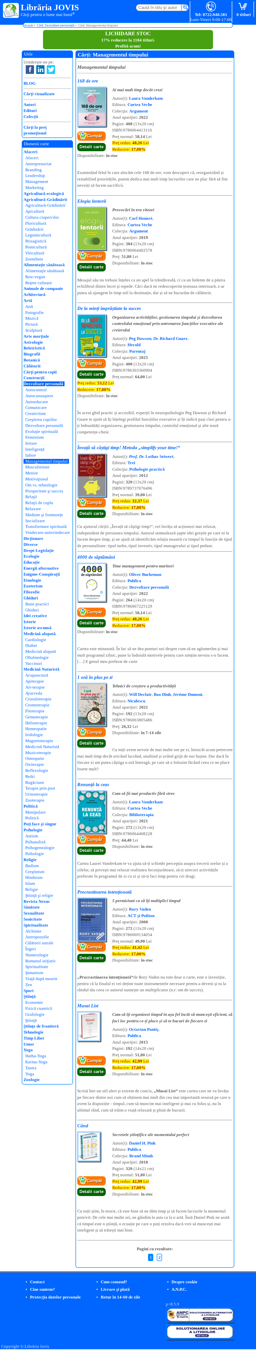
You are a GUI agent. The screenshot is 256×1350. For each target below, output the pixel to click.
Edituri (30, 110)
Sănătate (32, 907)
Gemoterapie (36, 717)
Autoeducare (36, 401)
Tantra (30, 1068)
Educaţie (32, 562)
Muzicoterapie (38, 752)
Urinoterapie (36, 794)
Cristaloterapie (38, 699)
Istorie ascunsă (38, 627)
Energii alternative (41, 568)
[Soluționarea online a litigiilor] (200, 1338)
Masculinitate (37, 467)
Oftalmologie (37, 657)
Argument (138, 111)
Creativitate (35, 413)
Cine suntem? (42, 1289)
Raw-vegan (35, 276)
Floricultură (35, 223)
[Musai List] (88, 1040)
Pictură (31, 324)
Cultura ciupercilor (42, 217)
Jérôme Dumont (187, 694)
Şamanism (34, 972)
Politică (31, 806)
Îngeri (30, 949)
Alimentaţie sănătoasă (44, 264)
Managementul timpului (46, 461)
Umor (29, 1044)
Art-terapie (35, 687)
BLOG (30, 83)
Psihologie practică (147, 469)
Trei (131, 462)
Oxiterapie (34, 764)
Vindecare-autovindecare (47, 532)
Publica (134, 580)
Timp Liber (34, 1038)
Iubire (30, 455)
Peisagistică (35, 241)
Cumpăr (94, 135)
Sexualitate (34, 913)
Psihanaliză (35, 842)
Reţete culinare (38, 282)
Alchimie (33, 931)
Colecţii (31, 116)
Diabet (31, 645)
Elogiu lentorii (91, 201)
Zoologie (32, 1079)
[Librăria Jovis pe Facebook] (30, 69)
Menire (31, 473)
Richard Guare (170, 338)
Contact (37, 1282)
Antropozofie (37, 937)
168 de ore (87, 80)
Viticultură (34, 253)
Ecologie (32, 556)
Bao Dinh (162, 694)
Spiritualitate (36, 925)
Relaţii (31, 496)
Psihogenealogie (39, 847)
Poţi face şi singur (40, 824)
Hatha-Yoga (35, 1056)
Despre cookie (185, 1282)
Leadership (35, 175)
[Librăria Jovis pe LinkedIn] (40, 69)
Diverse (31, 544)
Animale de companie (43, 288)
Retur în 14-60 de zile (120, 1297)
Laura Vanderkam (146, 98)
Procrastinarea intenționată (104, 892)
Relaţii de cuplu (39, 502)
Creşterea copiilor (41, 419)
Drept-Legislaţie (39, 550)
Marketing (34, 187)
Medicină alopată (40, 633)
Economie (34, 1002)
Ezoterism (33, 586)
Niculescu (136, 701)
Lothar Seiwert (151, 456)
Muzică (31, 318)
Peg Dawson (140, 338)
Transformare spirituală (46, 526)
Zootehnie (34, 259)
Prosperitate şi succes (44, 491)
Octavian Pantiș (143, 1029)
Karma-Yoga (36, 1062)
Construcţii (34, 377)
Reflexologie (36, 770)
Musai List (87, 1005)
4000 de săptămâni (96, 557)
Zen (28, 984)
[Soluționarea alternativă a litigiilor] (200, 1321)
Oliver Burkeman (145, 574)
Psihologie (33, 830)
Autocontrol (36, 389)
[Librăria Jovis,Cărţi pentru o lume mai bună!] (11, 10)
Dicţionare (33, 538)
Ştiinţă (30, 996)
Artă (28, 300)
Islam (30, 883)
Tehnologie (34, 1032)
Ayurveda (33, 693)
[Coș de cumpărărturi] (243, 6)
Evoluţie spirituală (41, 431)
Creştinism (34, 871)
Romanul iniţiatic (40, 961)
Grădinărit (34, 229)
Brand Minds (141, 1156)
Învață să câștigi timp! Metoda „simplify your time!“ (128, 447)
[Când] (88, 1160)
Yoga (28, 1050)
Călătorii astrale (39, 943)
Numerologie (36, 955)
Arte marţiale (36, 336)
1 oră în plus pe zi (94, 677)
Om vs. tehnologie (41, 485)
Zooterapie (34, 800)
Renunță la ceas (93, 784)
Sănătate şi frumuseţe (44, 514)
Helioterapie (36, 723)
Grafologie (34, 1014)
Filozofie (32, 592)
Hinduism (33, 877)
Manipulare (35, 812)
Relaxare (33, 508)
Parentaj (137, 351)
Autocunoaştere (39, 395)
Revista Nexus (37, 901)
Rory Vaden (140, 909)
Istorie (30, 621)
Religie (30, 859)
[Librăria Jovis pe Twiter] (51, 69)
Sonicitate (33, 919)
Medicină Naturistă (42, 669)
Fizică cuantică (38, 1008)
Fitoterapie (34, 711)
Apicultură (34, 211)
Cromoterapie (37, 705)
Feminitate (34, 437)
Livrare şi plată (115, 1289)
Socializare (35, 520)
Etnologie (32, 580)
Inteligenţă (34, 449)
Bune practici (37, 604)
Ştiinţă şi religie (39, 895)
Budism (32, 865)
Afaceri (31, 151)
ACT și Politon (141, 915)
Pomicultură (36, 247)
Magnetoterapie (39, 740)
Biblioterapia (141, 814)
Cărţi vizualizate (39, 93)
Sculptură (33, 330)
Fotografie (34, 312)
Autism (31, 836)
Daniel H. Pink (142, 1143)
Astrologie (33, 342)
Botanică (32, 360)
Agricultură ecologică (44, 193)
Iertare (31, 443)
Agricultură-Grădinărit (45, 199)
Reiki (30, 776)
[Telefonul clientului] (211, 6)
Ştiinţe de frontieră (41, 1026)
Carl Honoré (140, 218)
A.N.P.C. (179, 1289)
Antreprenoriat (38, 163)
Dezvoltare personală (149, 587)
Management (36, 181)
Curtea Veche (140, 104)
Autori (30, 104)
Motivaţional (36, 479)
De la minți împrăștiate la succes (109, 308)
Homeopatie (36, 728)
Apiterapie (34, 681)
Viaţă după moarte (41, 978)
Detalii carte (92, 146)
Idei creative (35, 615)
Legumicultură (38, 235)
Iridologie (34, 734)
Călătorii (32, 366)
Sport (29, 990)
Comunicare (36, 407)
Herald (134, 344)
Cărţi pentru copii (40, 372)
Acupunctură (36, 675)
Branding (33, 169)
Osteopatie (34, 758)
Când (82, 1125)
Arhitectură (35, 294)
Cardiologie (35, 639)
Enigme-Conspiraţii (42, 574)
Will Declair (140, 694)
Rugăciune (34, 782)
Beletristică (34, 348)
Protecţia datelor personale (55, 1297)
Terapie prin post (40, 788)
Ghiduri (31, 598)
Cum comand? (114, 1282)
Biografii (32, 354)
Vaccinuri (33, 663)
